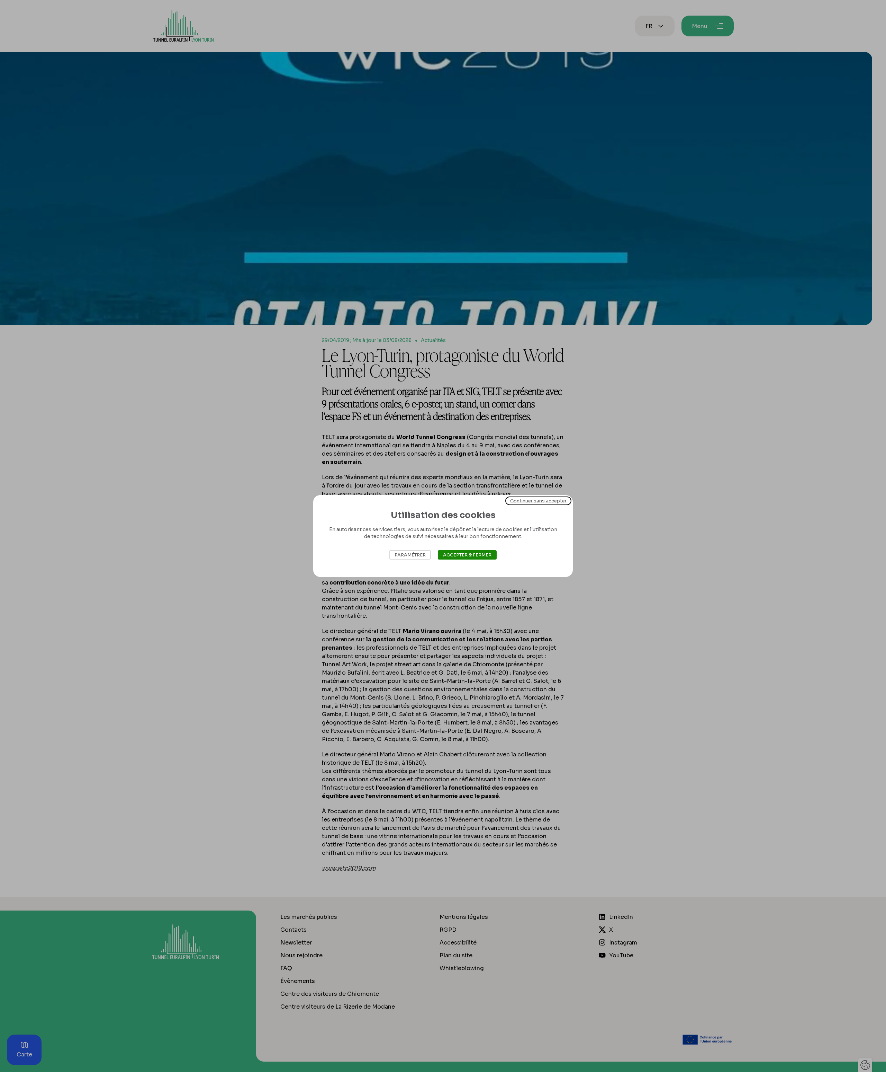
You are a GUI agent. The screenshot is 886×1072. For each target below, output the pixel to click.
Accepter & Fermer (467, 555)
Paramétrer (410, 555)
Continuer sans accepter (538, 501)
